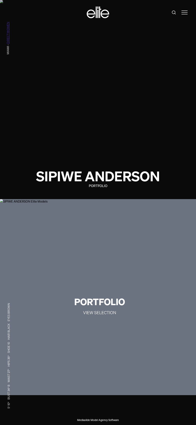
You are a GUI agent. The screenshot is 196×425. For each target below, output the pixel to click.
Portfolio (98, 185)
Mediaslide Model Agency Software (98, 420)
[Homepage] (98, 12)
